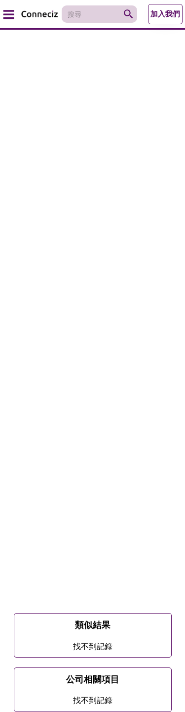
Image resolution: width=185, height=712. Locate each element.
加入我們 (165, 13)
